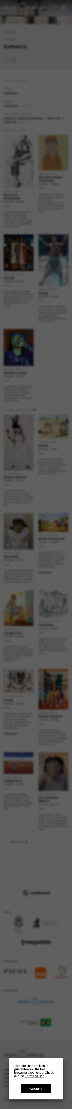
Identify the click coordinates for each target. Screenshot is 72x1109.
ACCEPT (36, 1088)
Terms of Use (34, 1076)
